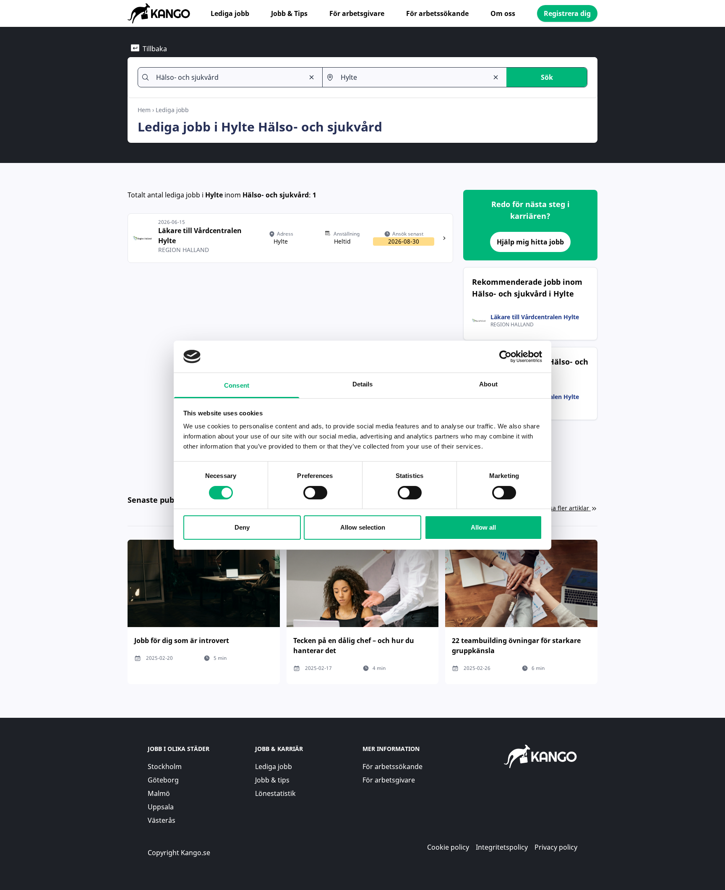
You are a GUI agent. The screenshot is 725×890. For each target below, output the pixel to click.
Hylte (214, 195)
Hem (144, 110)
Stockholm (165, 766)
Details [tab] (362, 384)
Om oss (502, 13)
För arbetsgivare (356, 13)
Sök (547, 77)
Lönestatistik (275, 793)
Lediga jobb (230, 13)
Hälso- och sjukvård (276, 195)
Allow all (483, 527)
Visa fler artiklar (567, 508)
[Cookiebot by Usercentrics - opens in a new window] (505, 356)
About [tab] (488, 384)
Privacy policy (556, 847)
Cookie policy (448, 847)
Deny (242, 527)
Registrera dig (567, 13)
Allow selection (362, 527)
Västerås (161, 820)
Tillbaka (155, 48)
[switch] (315, 492)
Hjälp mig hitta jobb (530, 242)
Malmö (159, 793)
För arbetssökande (437, 13)
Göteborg (163, 780)
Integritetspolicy (502, 847)
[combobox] (226, 77)
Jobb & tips (272, 780)
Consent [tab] (236, 385)
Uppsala (161, 806)
